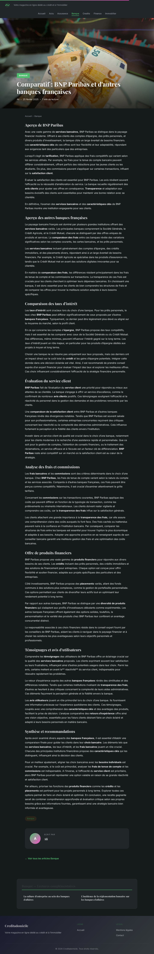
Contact (120, 935)
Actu (51, 13)
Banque (75, 13)
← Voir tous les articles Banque (42, 858)
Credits (86, 13)
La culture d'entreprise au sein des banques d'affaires (46, 898)
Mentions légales (124, 930)
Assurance (62, 13)
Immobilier (110, 13)
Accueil (41, 13)
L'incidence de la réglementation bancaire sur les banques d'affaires (105, 898)
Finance (98, 13)
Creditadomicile (16, 926)
